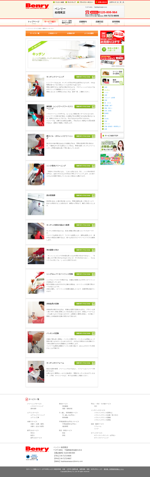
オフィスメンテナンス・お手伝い (105, 435)
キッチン (107, 90)
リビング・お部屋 (109, 97)
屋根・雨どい (108, 108)
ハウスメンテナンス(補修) (102, 417)
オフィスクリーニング (101, 438)
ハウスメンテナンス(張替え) (103, 412)
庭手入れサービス (36, 438)
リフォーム (97, 426)
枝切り (33, 435)
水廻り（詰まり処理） (38, 426)
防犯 (63, 435)
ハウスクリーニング (37, 406)
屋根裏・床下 (108, 105)
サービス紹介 (37, 28)
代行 (95, 406)
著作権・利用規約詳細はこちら (114, 469)
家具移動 (65, 417)
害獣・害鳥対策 (67, 408)
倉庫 (105, 129)
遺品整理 (65, 426)
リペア (96, 429)
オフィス (107, 124)
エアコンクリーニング (38, 415)
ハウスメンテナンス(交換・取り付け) (106, 415)
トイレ (106, 92)
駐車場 (106, 113)
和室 (105, 100)
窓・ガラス (107, 103)
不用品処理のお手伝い (69, 424)
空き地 (106, 118)
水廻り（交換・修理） (38, 424)
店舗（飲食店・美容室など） (113, 126)
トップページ (29, 28)
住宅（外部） (108, 111)
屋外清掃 (33, 408)
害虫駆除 (65, 406)
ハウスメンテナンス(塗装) (102, 420)
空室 (105, 121)
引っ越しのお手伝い (68, 415)
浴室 (105, 95)
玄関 (105, 87)
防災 (63, 433)
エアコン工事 (35, 417)
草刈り (33, 433)
